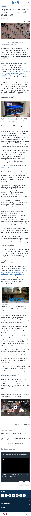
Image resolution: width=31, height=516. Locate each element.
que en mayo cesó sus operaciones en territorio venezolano (15, 73)
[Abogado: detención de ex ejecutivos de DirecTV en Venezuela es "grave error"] (15, 295)
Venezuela (4, 7)
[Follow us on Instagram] (24, 495)
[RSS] (13, 495)
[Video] (18, 514)
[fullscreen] (28, 414)
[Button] (26, 21)
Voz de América (9, 404)
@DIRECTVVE (11, 154)
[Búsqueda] (26, 514)
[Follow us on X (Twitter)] (6, 495)
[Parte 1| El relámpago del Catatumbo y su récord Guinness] (15, 465)
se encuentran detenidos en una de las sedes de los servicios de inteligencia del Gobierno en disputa (15, 272)
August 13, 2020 (6, 167)
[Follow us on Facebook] (2, 495)
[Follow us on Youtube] (9, 495)
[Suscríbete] (20, 495)
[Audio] (11, 514)
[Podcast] (17, 495)
